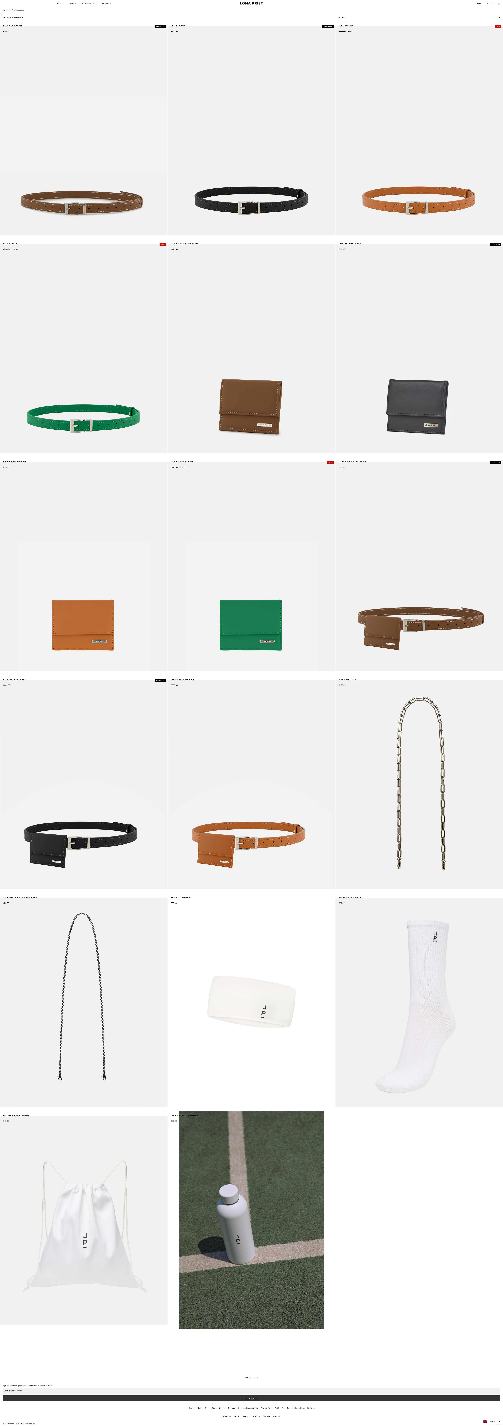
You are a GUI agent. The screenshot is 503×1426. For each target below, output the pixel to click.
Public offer (279, 1408)
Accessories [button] (87, 3)
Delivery (231, 1408)
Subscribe (251, 1398)
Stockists (311, 1408)
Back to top (251, 1378)
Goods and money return (247, 1408)
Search (489, 3)
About (199, 1408)
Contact (222, 1408)
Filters (342, 18)
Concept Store (211, 1408)
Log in (478, 3)
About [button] (59, 3)
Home (5, 10)
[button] (491, 1421)
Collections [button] (104, 3)
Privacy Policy (266, 1408)
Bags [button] (71, 3)
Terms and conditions (296, 1408)
